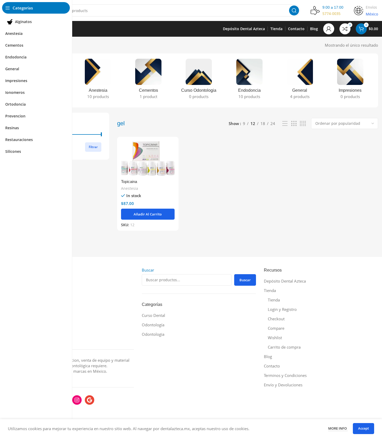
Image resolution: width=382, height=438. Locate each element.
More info (338, 428)
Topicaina (129, 181)
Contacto (272, 366)
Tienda (270, 290)
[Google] (89, 400)
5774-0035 (331, 13)
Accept (363, 428)
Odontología (153, 324)
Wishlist (275, 337)
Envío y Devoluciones (283, 384)
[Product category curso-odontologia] (198, 80)
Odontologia (153, 334)
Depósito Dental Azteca (285, 281)
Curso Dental (153, 315)
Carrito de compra (284, 347)
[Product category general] (299, 80)
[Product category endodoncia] (249, 80)
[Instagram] (77, 400)
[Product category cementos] (148, 80)
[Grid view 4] (303, 123)
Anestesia (129, 188)
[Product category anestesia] (98, 80)
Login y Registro (282, 309)
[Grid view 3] (293, 123)
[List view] (284, 123)
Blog (268, 356)
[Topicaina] (147, 158)
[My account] (329, 29)
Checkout (276, 318)
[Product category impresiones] (350, 80)
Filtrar (93, 147)
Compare (276, 328)
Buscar (148, 270)
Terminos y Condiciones (285, 375)
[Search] (294, 10)
